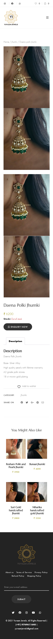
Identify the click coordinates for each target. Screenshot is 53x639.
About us (10, 572)
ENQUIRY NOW (19, 326)
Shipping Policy (34, 575)
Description (15, 341)
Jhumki (14, 41)
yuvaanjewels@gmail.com (26, 628)
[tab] (15, 341)
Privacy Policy (41, 572)
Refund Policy (18, 575)
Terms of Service (24, 572)
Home (6, 41)
